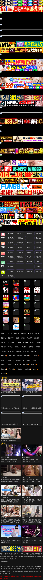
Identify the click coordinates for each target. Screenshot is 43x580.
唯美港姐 (29, 243)
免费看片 (34, 360)
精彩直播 (25, 342)
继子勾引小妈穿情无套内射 (10, 408)
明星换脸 (20, 257)
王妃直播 (10, 347)
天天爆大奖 (11, 360)
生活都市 (11, 271)
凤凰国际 (3, 342)
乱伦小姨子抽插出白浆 (8, 440)
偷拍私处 (24, 347)
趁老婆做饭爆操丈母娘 (8, 392)
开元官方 (3, 360)
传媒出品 (11, 266)
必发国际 (3, 351)
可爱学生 (29, 252)
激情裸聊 (19, 356)
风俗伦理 (38, 271)
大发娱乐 (18, 351)
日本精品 (20, 238)
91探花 (20, 247)
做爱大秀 (3, 364)
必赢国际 (36, 338)
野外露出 (38, 247)
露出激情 (20, 262)
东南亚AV (38, 243)
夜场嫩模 (38, 347)
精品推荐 (11, 233)
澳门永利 (30, 333)
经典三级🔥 (26, 364)
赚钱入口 (20, 369)
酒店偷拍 (38, 342)
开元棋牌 (16, 333)
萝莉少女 (38, 233)
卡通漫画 (11, 262)
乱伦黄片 (17, 347)
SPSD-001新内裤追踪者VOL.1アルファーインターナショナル (31, 481)
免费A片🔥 (34, 364)
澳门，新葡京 (26, 360)
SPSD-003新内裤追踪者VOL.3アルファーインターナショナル (10, 461)
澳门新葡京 (11, 351)
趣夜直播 (31, 347)
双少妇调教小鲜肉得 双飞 (31, 424)
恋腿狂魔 (38, 252)
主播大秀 (3, 347)
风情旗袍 (11, 257)
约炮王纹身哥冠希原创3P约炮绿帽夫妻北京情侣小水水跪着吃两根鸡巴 (10, 522)
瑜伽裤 (29, 257)
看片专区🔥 (12, 369)
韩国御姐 (20, 243)
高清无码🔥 (28, 369)
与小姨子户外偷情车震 (30, 392)
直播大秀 (10, 364)
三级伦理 (11, 238)
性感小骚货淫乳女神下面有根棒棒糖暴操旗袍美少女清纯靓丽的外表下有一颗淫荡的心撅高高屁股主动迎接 (10, 502)
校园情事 (20, 271)
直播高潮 (18, 342)
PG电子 (37, 333)
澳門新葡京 (26, 351)
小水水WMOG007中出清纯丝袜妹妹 (31, 541)
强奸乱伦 (20, 233)
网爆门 (38, 262)
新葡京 (23, 338)
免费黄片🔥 (27, 356)
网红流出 (29, 247)
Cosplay (29, 238)
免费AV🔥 (36, 369)
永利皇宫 (33, 351)
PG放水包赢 (11, 342)
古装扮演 (11, 252)
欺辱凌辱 (11, 247)
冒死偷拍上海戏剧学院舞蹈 (31, 408)
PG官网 (10, 333)
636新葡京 (12, 356)
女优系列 (20, 252)
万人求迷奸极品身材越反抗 (10, 424)
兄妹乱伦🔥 (4, 369)
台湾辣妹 (11, 243)
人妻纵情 (29, 271)
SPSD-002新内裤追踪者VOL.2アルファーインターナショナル (31, 461)
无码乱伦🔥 (36, 356)
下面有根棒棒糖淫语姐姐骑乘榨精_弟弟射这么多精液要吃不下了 (31, 522)
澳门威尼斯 (18, 364)
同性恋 (38, 266)
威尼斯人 (3, 333)
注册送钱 (3, 338)
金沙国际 (18, 360)
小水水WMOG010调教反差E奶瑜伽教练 (10, 541)
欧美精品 (29, 233)
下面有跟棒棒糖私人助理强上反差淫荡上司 (31, 501)
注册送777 (11, 338)
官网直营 (23, 333)
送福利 (17, 338)
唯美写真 (29, 262)
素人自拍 (38, 238)
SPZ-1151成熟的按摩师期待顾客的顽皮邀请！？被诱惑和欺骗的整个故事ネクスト (10, 481)
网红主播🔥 (4, 373)
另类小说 (11, 276)
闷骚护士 (38, 257)
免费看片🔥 (4, 356)
